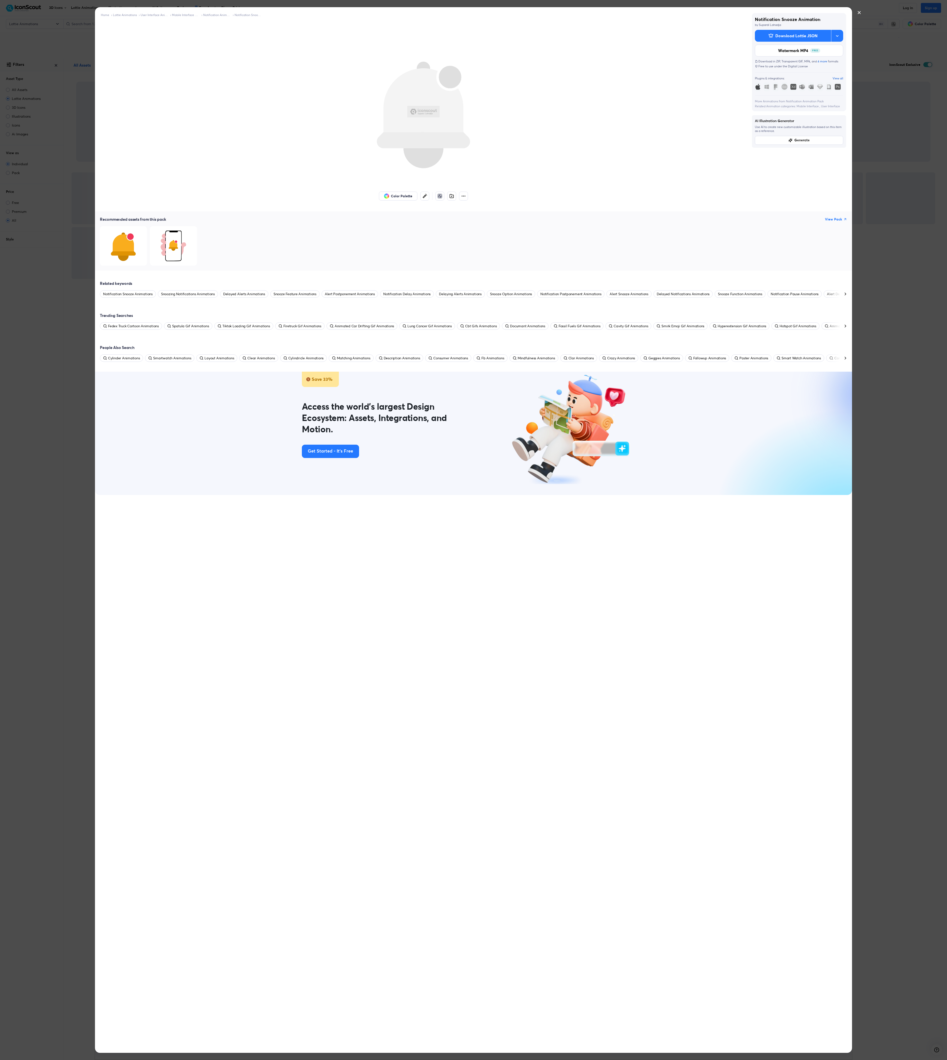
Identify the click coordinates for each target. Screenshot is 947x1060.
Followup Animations (709, 358)
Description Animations (402, 358)
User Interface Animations (154, 15)
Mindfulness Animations (536, 358)
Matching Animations (353, 358)
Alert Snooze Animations (629, 294)
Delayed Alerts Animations (244, 294)
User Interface (830, 106)
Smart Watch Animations (801, 358)
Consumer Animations (450, 358)
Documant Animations (527, 326)
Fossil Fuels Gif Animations (580, 326)
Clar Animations (581, 358)
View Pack (833, 219)
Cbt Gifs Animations (481, 326)
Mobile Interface (808, 106)
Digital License (798, 66)
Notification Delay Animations (407, 294)
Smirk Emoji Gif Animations (682, 326)
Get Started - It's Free (330, 451)
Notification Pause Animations (795, 294)
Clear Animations (261, 358)
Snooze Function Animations (740, 294)
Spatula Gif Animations (190, 326)
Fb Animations (492, 358)
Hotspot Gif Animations (798, 326)
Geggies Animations (664, 358)
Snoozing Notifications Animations (188, 294)
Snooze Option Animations (511, 294)
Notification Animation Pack (217, 15)
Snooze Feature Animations (294, 294)
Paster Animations (753, 358)
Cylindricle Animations (306, 358)
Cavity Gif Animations (631, 326)
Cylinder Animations (124, 358)
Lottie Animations (125, 15)
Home (105, 15)
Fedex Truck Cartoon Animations (133, 326)
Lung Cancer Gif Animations (429, 326)
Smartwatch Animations (172, 358)
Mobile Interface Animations (186, 15)
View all (838, 78)
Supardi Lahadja (770, 25)
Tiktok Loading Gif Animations (246, 326)
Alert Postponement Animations (350, 294)
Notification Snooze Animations (248, 15)
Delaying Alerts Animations (460, 294)
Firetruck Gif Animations (302, 326)
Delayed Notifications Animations (683, 294)
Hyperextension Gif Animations (742, 326)
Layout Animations (219, 358)
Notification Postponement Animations (570, 294)
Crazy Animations (621, 358)
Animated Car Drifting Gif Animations (364, 326)
